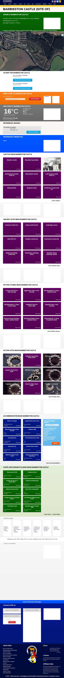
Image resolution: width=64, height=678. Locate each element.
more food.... (48, 514)
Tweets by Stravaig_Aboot (27, 612)
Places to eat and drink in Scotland (10, 655)
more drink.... (57, 514)
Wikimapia (54, 30)
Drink (28, 3)
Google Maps (12, 30)
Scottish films (6, 669)
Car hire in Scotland (7, 653)
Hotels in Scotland (6, 651)
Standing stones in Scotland (8, 661)
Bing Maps (5, 30)
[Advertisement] (51, 210)
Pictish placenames (7, 666)
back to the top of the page (32, 602)
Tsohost (57, 676)
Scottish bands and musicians (9, 667)
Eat (25, 3)
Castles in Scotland (7, 656)
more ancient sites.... (54, 265)
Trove (4, 140)
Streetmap (49, 30)
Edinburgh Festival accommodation (10, 650)
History (15, 3)
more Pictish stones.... (54, 331)
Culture (20, 3)
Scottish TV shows (6, 671)
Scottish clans (6, 659)
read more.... (59, 652)
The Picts (5, 663)
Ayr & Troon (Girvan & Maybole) (20, 75)
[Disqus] (22, 559)
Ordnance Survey (37, 30)
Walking (44, 3)
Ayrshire (37, 18)
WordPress (46, 676)
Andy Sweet (16, 676)
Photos (50, 3)
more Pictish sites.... (55, 396)
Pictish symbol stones (7, 664)
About (45, 645)
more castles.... (56, 200)
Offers (54, 3)
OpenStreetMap (29, 30)
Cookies (46, 655)
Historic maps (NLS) (20, 30)
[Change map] (62, 35)
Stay (33, 3)
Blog (5, 3)
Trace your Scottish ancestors (9, 658)
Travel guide (38, 3)
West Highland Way (7, 672)
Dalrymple (23, 18)
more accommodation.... (53, 463)
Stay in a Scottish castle (8, 648)
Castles (9, 3)
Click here (57, 659)
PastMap (44, 30)
